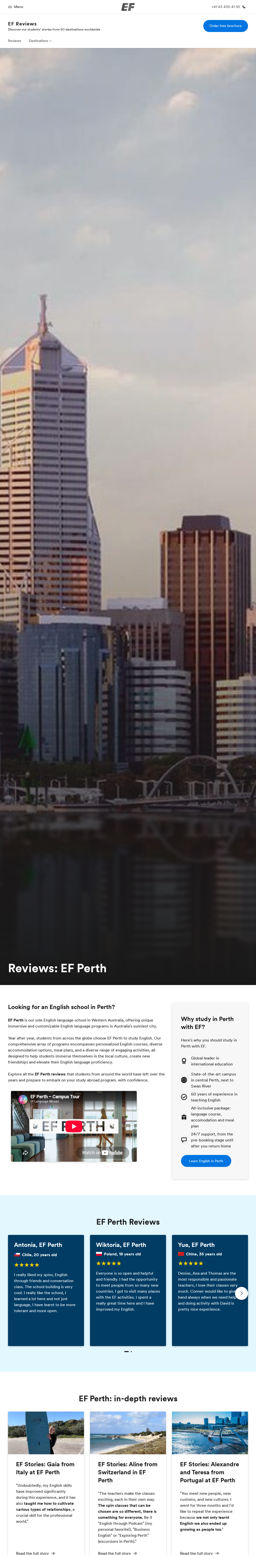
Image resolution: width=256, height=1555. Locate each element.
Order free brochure (226, 25)
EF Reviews (22, 24)
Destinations (38, 40)
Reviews (14, 40)
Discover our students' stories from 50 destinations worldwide (54, 29)
